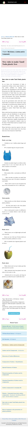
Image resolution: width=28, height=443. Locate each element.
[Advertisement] (14, 20)
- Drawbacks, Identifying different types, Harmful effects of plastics (13, 395)
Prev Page (6, 41)
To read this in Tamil (14, 313)
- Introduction (13, 350)
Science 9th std (10, 36)
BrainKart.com (12, 2)
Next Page (22, 41)
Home (2, 36)
